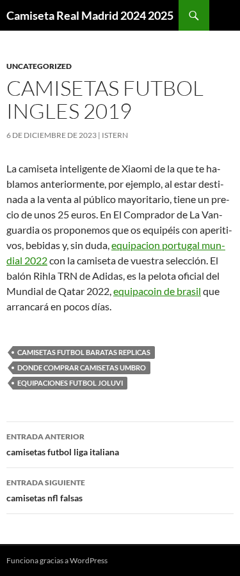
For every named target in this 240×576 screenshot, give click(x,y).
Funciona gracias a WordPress (57, 560)
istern (115, 135)
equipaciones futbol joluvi (70, 383)
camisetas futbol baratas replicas (83, 352)
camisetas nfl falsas (45, 490)
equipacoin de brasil (157, 291)
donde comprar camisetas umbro (81, 367)
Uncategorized (39, 66)
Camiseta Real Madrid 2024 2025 (89, 15)
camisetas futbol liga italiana (62, 444)
